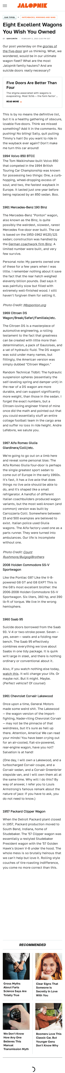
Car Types (9, 17)
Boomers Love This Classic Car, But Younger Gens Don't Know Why (49, 1039)
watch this (11, 673)
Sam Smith (12, 38)
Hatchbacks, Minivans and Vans (39, 17)
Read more (12, 101)
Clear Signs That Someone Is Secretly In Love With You (47, 989)
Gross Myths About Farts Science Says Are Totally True (15, 989)
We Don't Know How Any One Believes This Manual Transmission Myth (16, 1041)
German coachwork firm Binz (30, 244)
